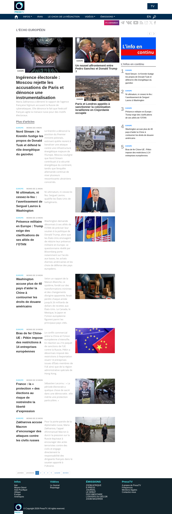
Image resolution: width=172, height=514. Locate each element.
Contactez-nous (129, 492)
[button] (154, 33)
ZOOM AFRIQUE (93, 485)
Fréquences (127, 488)
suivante (57, 473)
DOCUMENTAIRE (94, 494)
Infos (17, 481)
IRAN (40, 16)
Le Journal (55, 485)
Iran (16, 485)
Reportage (55, 488)
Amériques (19, 497)
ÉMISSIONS (106, 16)
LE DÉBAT (91, 492)
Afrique (17, 492)
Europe (17, 494)
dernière (66, 473)
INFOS (26, 16)
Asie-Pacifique (20, 490)
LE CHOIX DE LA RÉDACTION (64, 16)
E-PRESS (90, 488)
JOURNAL (91, 490)
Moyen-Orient (20, 488)
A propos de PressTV (131, 485)
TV (152, 6)
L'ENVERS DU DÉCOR (97, 497)
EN (149, 16)
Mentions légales (129, 490)
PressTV (127, 481)
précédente (30, 473)
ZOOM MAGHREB (94, 499)
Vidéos (54, 481)
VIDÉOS (89, 16)
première (21, 473)
